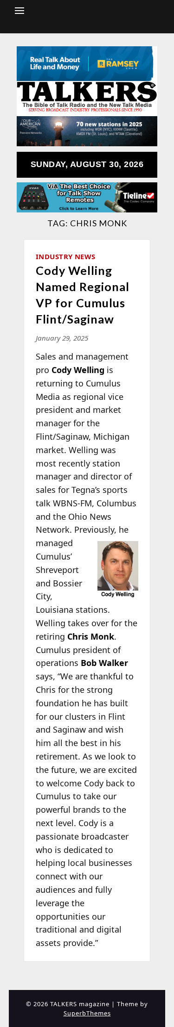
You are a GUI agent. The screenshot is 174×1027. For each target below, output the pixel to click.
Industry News (66, 256)
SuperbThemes (87, 1013)
